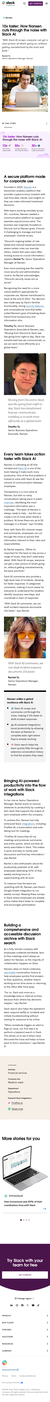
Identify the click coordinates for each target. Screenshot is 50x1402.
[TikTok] (38, 1305)
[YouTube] (33, 1305)
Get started (35, 3)
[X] (28, 1305)
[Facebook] (22, 1305)
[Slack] (8, 3)
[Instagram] (17, 1305)
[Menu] (46, 3)
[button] (21, 1220)
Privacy (5, 1376)
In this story (9, 123)
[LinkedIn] (11, 1305)
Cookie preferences (27, 1376)
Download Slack (9, 1370)
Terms (13, 1376)
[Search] (24, 3)
